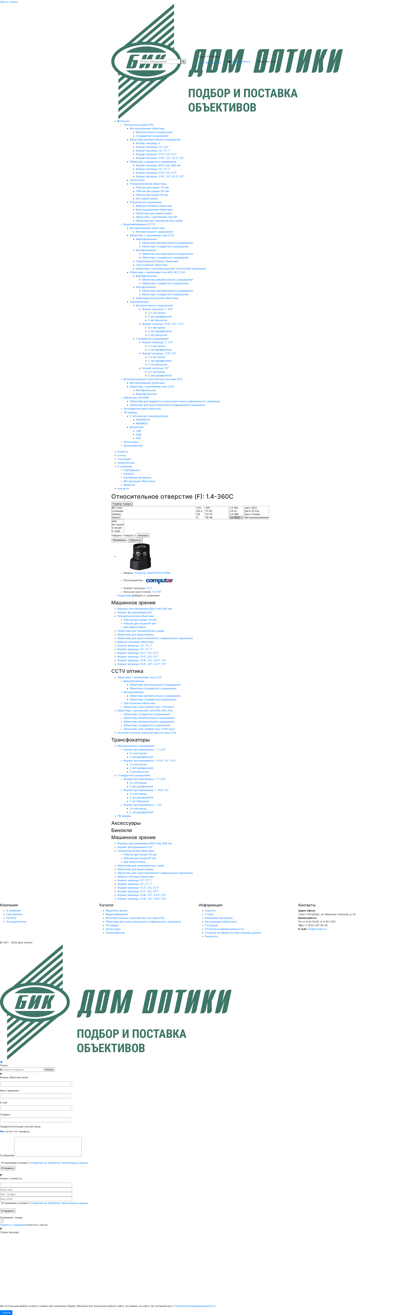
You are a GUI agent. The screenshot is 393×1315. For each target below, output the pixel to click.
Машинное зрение (117, 910)
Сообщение (7, 1155)
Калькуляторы (126, 462)
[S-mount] (117, 527)
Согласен (6, 1312)
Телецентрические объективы (135, 616)
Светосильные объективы (139, 703)
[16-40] (216, 517)
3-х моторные (138, 753)
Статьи (121, 455)
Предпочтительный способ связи (20, 1126)
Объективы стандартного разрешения (153, 688)
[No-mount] (117, 524)
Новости (122, 451)
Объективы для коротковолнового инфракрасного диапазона (155, 638)
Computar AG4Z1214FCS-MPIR (152, 572)
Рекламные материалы (137, 477)
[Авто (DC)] (257, 507)
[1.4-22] (236, 511)
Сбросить (135, 540)
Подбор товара (122, 503)
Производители (115, 932)
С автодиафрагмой (141, 756)
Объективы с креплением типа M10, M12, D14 (144, 710)
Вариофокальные (134, 681)
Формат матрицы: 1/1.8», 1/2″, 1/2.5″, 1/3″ (141, 660)
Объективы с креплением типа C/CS (139, 677)
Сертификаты (132, 470)
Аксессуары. (113, 928)
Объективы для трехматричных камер (140, 630)
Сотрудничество (16, 921)
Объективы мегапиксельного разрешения (155, 684)
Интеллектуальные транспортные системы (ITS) (146, 732)
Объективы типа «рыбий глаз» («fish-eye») (149, 728)
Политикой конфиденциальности (195, 1305)
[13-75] (216, 514)
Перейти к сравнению (13, 1224)
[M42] (117, 521)
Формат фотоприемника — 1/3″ (143, 804)
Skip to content (9, 1)
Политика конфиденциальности (224, 928)
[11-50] (216, 511)
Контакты (123, 488)
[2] (200, 517)
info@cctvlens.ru (241, 61)
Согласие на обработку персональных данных (233, 932)
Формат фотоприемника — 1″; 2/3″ (144, 749)
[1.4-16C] (236, 507)
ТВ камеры (112, 925)
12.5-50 (156, 591)
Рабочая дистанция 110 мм (140, 619)
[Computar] (153, 511)
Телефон (5, 1114)
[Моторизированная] (257, 517)
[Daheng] (153, 514)
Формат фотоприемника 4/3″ (135, 612)
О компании (124, 466)
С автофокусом (139, 771)
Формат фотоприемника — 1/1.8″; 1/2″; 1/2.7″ (150, 760)
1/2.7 (149, 588)
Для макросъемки (135, 627)
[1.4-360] (236, 514)
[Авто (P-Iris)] (257, 511)
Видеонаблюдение (117, 914)
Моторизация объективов (139, 481)
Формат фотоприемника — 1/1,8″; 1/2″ (146, 790)
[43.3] (200, 511)
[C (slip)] (117, 531)
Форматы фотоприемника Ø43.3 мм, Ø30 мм (144, 608)
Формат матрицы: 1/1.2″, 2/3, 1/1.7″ (138, 652)
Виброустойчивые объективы (135, 641)
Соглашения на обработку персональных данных (58, 1162)
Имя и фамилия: (9, 1090)
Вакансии (129, 484)
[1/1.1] (200, 507)
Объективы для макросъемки (135, 634)
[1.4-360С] (236, 517)
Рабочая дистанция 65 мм (140, 623)
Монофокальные (134, 692)
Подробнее (124, 595)
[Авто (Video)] (257, 514)
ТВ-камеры (124, 815)
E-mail (3, 1102)
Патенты (129, 473)
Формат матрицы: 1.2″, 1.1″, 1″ (134, 645)
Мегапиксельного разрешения (135, 745)
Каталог (125, 121)
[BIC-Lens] (153, 507)
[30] (200, 514)
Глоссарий (123, 459)
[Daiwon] (153, 517)
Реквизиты (211, 936)
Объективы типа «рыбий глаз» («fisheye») (149, 706)
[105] (216, 507)
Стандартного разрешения (133, 775)
